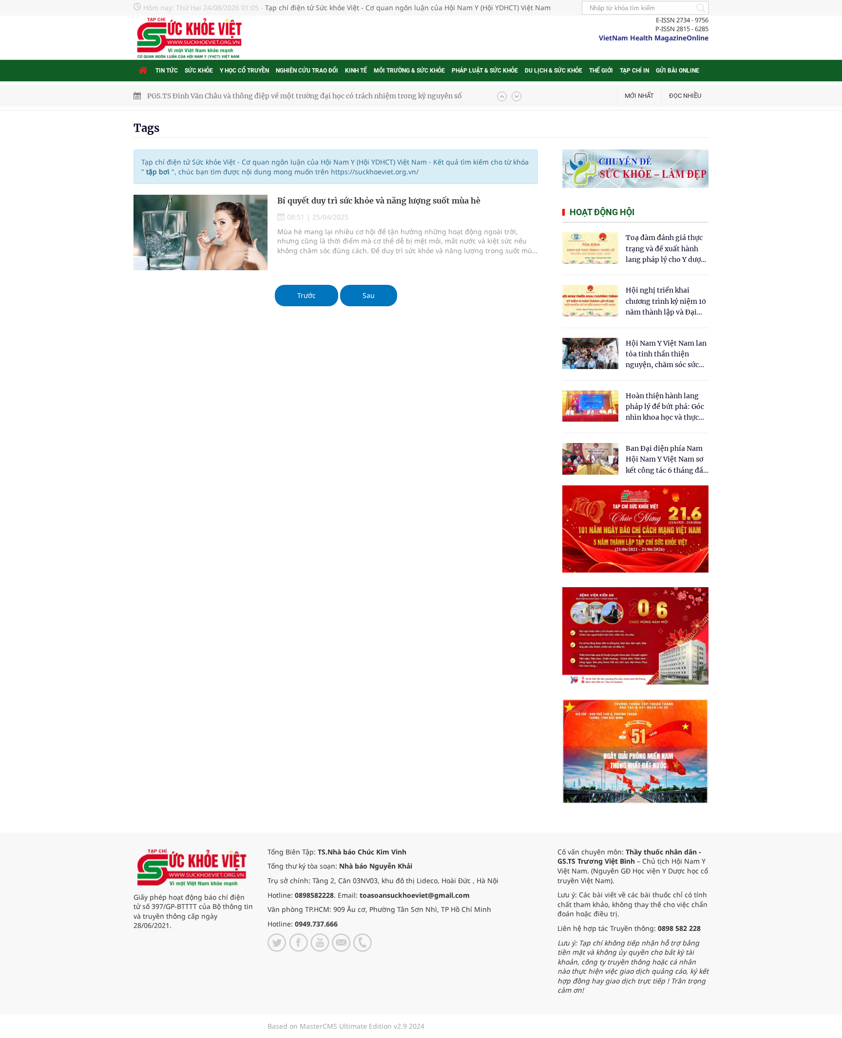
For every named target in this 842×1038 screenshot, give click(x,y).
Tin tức (166, 70)
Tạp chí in (634, 70)
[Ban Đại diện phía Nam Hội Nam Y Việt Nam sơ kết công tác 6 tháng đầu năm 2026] (590, 459)
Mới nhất (639, 95)
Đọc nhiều (685, 95)
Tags (146, 128)
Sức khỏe (199, 70)
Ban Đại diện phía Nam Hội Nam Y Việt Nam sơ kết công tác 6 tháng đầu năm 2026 (667, 460)
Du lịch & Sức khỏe (553, 70)
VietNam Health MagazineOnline (653, 37)
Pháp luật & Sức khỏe (485, 70)
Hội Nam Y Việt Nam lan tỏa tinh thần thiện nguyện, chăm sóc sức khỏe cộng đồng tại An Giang (666, 355)
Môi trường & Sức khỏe (409, 70)
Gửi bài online (677, 70)
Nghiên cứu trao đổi (307, 70)
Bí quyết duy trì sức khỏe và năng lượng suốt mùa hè (378, 200)
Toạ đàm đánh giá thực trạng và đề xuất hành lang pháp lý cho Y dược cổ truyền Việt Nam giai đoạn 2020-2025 (665, 249)
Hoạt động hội (602, 212)
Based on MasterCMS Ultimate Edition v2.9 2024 (346, 1026)
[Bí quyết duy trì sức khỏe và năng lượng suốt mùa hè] (201, 232)
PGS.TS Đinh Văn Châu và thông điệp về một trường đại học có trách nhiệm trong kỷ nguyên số (304, 96)
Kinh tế (356, 70)
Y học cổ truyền (244, 70)
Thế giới (601, 70)
